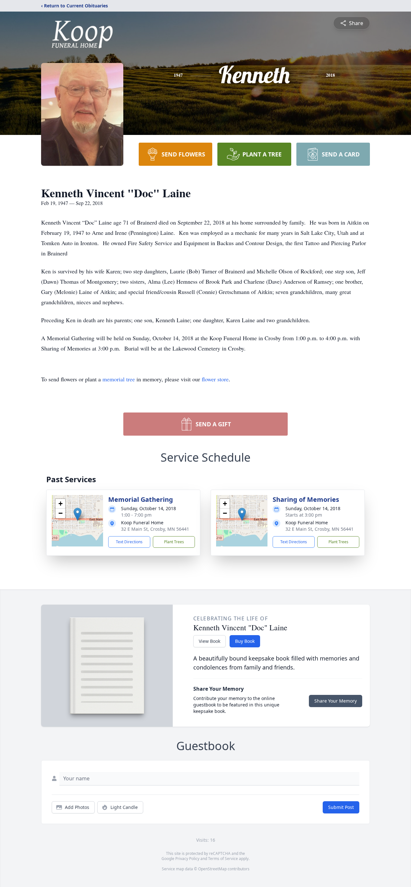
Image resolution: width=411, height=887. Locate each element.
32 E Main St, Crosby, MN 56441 (155, 529)
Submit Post (341, 807)
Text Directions (129, 542)
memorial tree (118, 379)
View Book (209, 641)
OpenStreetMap (212, 869)
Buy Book (245, 641)
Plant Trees (174, 542)
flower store (215, 379)
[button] (78, 514)
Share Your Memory (335, 701)
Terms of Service (223, 858)
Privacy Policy (187, 858)
